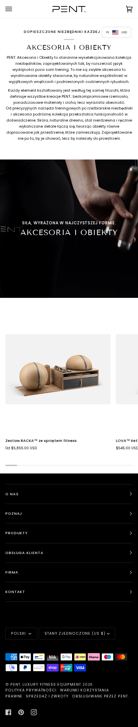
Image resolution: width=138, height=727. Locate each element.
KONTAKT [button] (15, 591)
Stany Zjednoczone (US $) (75, 633)
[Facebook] (8, 712)
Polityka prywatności (31, 690)
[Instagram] (34, 712)
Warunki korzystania (84, 690)
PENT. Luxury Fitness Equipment (46, 684)
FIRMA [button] (11, 572)
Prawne (13, 696)
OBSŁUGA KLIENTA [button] (24, 552)
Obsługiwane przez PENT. (100, 696)
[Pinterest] (21, 712)
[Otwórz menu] (15, 9)
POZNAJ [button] (13, 513)
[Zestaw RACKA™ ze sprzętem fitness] (58, 369)
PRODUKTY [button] (16, 533)
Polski (19, 633)
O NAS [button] (12, 494)
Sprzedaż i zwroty (47, 696)
